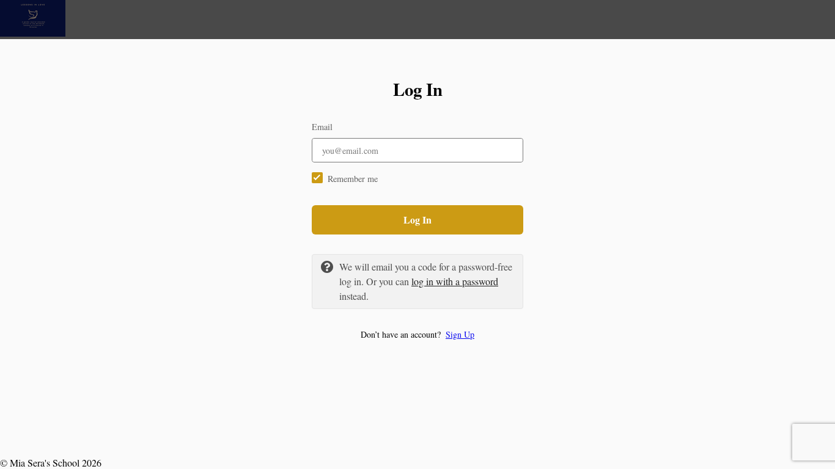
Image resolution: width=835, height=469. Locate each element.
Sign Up (460, 334)
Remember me (353, 178)
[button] (417, 334)
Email (322, 127)
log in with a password (454, 281)
